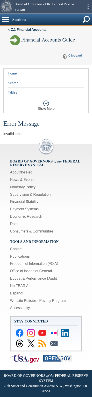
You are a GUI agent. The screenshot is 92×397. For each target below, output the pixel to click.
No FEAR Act (20, 286)
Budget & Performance (28, 278)
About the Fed (21, 172)
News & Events (22, 180)
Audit (52, 278)
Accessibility (20, 308)
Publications (20, 256)
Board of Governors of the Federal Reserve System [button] (45, 6)
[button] (6, 6)
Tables (12, 92)
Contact (16, 249)
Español (16, 293)
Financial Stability (24, 202)
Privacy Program (52, 301)
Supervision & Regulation (30, 194)
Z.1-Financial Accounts (28, 29)
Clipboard (75, 55)
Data (14, 224)
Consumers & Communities (32, 231)
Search (13, 83)
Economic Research (26, 216)
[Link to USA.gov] (26, 358)
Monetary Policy (23, 187)
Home (12, 73)
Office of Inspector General (31, 271)
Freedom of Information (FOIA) (34, 263)
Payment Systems (24, 209)
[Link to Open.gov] (59, 358)
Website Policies (23, 301)
